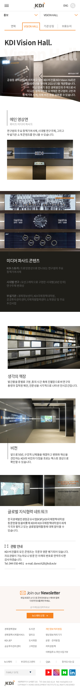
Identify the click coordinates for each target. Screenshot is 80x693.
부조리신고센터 (28, 662)
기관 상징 (49, 26)
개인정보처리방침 (54, 628)
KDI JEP (8, 640)
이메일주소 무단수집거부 (57, 651)
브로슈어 (67, 26)
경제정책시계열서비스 (14, 634)
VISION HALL (51, 15)
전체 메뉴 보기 (6, 5)
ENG (65, 5)
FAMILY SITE (12, 672)
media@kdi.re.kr (66, 681)
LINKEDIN (72, 672)
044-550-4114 (49, 681)
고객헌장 (33, 646)
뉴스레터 (8, 662)
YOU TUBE (48, 672)
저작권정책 (51, 646)
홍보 (6, 15)
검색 (73, 5)
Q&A (48, 662)
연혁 (13, 26)
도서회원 (33, 640)
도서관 (32, 628)
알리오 (32, 634)
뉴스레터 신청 (38, 615)
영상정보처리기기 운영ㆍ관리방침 (54, 637)
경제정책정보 (10, 628)
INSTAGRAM (56, 672)
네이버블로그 (64, 672)
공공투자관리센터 (12, 646)
